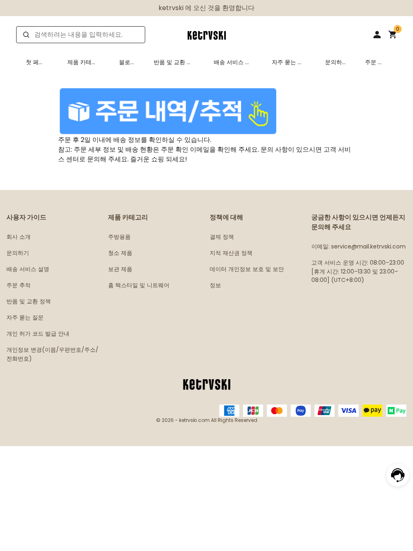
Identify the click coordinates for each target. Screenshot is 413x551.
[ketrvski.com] (206, 34)
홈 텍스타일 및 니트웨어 (138, 285)
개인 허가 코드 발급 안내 (37, 334)
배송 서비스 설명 (232, 62)
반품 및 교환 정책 (173, 62)
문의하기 (333, 62)
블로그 (124, 62)
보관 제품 (120, 269)
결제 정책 (222, 237)
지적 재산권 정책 (231, 253)
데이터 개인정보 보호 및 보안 (247, 269)
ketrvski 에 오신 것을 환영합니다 (206, 8)
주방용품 (119, 237)
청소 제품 (120, 253)
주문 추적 (374, 62)
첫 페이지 (35, 62)
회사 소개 (18, 237)
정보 (215, 285)
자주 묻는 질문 (287, 62)
